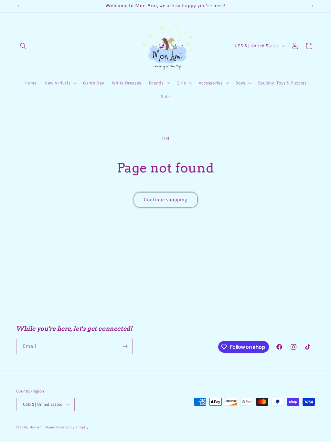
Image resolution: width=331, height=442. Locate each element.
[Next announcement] (312, 6)
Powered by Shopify (72, 427)
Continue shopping (165, 199)
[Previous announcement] (18, 6)
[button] (23, 46)
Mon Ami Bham (42, 427)
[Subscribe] (125, 346)
